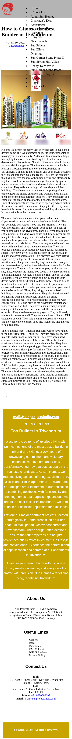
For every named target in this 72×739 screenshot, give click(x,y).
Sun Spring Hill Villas (45, 61)
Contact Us (39, 86)
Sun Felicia (38, 45)
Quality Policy (40, 28)
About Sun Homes (42, 16)
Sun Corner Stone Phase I (47, 70)
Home (36, 8)
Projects (37, 37)
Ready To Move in (42, 66)
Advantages (38, 24)
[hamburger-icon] (65, 7)
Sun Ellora (37, 49)
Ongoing (36, 53)
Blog (35, 82)
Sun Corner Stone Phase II (47, 57)
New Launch (39, 41)
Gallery (37, 78)
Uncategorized (16, 45)
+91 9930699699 (40, 695)
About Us (38, 12)
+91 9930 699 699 (36, 424)
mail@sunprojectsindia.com (36, 416)
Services (37, 32)
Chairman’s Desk (41, 20)
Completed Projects (43, 74)
